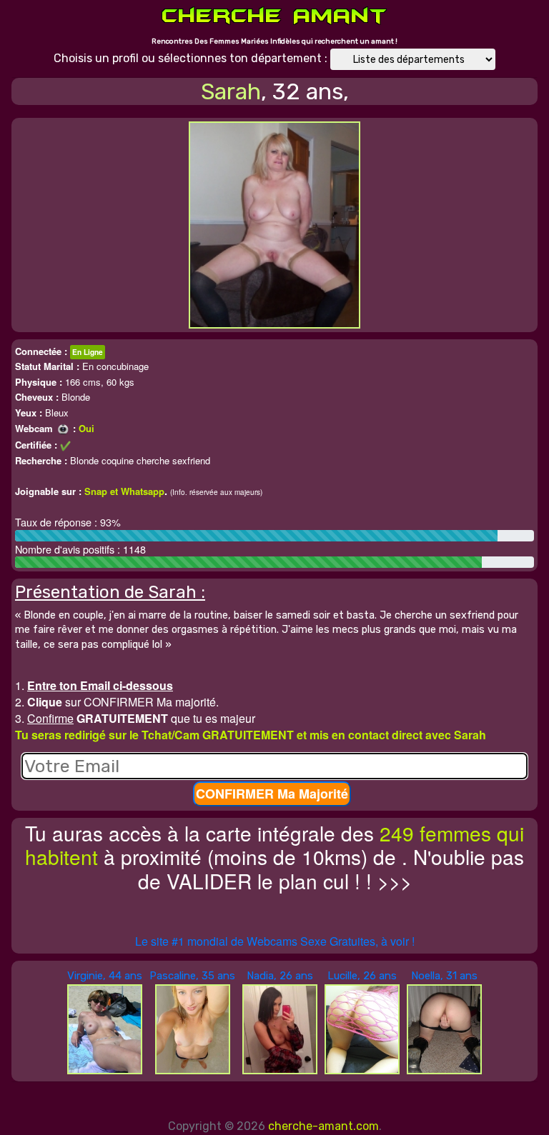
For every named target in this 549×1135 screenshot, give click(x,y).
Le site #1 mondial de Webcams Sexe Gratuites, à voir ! (275, 941)
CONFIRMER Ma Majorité (272, 793)
